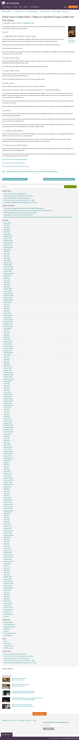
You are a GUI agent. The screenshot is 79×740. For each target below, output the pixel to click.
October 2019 (8, 403)
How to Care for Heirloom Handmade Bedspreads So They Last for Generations (22, 705)
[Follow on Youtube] (52, 671)
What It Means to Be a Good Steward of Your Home (18, 196)
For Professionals (34, 7)
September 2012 (8, 588)
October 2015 (8, 509)
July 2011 (6, 616)
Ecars (5, 208)
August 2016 (7, 487)
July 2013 (6, 566)
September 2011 (8, 614)
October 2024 (8, 271)
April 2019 (7, 416)
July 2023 (6, 304)
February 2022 (8, 342)
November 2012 (8, 583)
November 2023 (8, 295)
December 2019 (8, 399)
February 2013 (8, 577)
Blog (20, 7)
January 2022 (8, 344)
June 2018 (7, 438)
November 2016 (8, 480)
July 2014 (6, 539)
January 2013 (8, 579)
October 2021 (8, 350)
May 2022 (7, 335)
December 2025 (8, 240)
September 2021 (8, 352)
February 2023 (8, 315)
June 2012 (7, 594)
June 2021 (7, 359)
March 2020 (7, 392)
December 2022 (8, 319)
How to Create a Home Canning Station (15, 193)
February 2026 (8, 236)
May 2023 (7, 308)
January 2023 (8, 317)
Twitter (4, 724)
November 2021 (8, 348)
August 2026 (7, 223)
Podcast (25, 7)
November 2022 (8, 322)
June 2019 (7, 412)
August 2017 (7, 460)
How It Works (6, 7)
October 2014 (8, 533)
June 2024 (7, 280)
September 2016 (8, 484)
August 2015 (7, 513)
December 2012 (8, 581)
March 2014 (7, 548)
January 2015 (8, 528)
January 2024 (8, 291)
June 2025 (7, 254)
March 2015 (7, 524)
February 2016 (8, 500)
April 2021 (7, 363)
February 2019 (8, 421)
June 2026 (7, 227)
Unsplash (72, 42)
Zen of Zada (6, 11)
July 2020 (6, 383)
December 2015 (8, 504)
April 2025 (7, 258)
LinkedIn (8, 724)
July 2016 (6, 489)
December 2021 (8, 346)
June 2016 (7, 491)
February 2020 (8, 394)
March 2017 (7, 471)
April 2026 (7, 232)
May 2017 (7, 467)
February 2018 (8, 447)
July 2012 (6, 592)
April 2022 (7, 337)
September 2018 (8, 432)
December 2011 (8, 607)
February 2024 (8, 289)
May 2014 (7, 544)
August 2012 (7, 590)
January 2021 (8, 370)
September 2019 (8, 405)
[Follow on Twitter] (4, 671)
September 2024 (8, 273)
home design (43, 171)
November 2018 (8, 427)
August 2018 (7, 434)
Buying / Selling (8, 622)
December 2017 (8, 451)
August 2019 (7, 407)
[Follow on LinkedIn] (48, 671)
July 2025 (6, 251)
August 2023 (7, 302)
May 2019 (7, 414)
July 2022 (6, 331)
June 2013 (7, 568)
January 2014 (8, 552)
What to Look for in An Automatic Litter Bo (24, 212)
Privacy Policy (74, 738)
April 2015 (7, 522)
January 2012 (8, 605)
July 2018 (6, 436)
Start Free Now (73, 7)
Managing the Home (20, 11)
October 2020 (8, 377)
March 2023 (7, 313)
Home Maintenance (45, 11)
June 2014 (7, 541)
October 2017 (8, 456)
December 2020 (8, 372)
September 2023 (8, 300)
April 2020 (7, 390)
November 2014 (8, 531)
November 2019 (8, 401)
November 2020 (8, 374)
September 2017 (8, 458)
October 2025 (8, 245)
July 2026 (6, 225)
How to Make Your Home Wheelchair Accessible (58, 217)
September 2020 (8, 379)
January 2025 (8, 265)
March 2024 (7, 287)
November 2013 (8, 557)
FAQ (14, 720)
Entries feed (7, 643)
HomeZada (7, 212)
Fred (5, 215)
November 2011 (8, 610)
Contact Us (29, 720)
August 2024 (7, 276)
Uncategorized (8, 635)
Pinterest (6, 724)
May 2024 (7, 282)
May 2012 (7, 596)
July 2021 (6, 357)
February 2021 (8, 368)
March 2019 (7, 418)
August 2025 (7, 249)
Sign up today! (39, 714)
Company (4, 720)
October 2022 (8, 324)
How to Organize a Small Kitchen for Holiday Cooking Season (26, 208)
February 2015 (8, 526)
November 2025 (8, 243)
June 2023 (7, 306)
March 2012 (7, 601)
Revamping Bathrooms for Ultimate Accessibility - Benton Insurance (23, 217)
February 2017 (8, 473)
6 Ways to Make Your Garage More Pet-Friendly (15, 179)
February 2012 (8, 603)
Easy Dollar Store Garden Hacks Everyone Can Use (15, 166)
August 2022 (7, 328)
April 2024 (7, 284)
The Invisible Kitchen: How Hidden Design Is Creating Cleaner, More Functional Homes (23, 691)
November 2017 (8, 454)
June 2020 (7, 385)
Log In (65, 7)
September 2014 (8, 535)
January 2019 (8, 423)
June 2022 (7, 333)
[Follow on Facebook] (2, 671)
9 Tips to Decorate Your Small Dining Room (13, 163)
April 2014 (7, 546)
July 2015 (6, 515)
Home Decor (25, 171)
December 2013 (8, 555)
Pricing (15, 7)
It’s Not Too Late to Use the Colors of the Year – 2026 (19, 200)
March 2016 (7, 497)
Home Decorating (34, 171)
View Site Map (6, 734)
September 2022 (8, 326)
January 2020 (8, 396)
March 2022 (7, 339)
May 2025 (7, 256)
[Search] (70, 186)
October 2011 (8, 612)
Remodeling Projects (32, 11)
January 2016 (8, 502)
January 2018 (8, 449)
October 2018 (8, 429)
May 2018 (7, 440)
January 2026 (8, 238)
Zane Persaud (71, 40)
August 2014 (7, 537)
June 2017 (7, 465)
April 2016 (7, 495)
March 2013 (7, 574)
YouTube (11, 724)
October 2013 (8, 559)
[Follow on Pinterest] (6, 671)
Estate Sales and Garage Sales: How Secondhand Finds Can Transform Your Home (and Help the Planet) (27, 698)
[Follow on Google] (50, 671)
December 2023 (8, 293)
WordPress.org (8, 648)
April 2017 (7, 469)
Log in (5, 641)
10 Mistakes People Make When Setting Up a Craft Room (20, 202)
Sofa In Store (7, 210)
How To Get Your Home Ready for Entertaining (14, 159)
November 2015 (8, 506)
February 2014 (8, 550)
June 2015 (7, 517)
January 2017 (8, 476)
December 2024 (8, 267)
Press (10, 720)
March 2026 (7, 234)
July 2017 (6, 462)
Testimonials (20, 720)
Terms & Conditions (65, 738)
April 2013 (7, 572)
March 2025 (7, 260)
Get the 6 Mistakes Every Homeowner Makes (56, 722)
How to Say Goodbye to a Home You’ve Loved (17, 198)
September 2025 (8, 247)
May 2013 (7, 570)
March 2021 (7, 366)
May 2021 (7, 361)
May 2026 (7, 229)
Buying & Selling (56, 11)
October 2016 (8, 482)
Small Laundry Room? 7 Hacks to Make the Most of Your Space (59, 179)
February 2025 (8, 262)
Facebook (2, 724)
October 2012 (8, 585)
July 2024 (6, 278)
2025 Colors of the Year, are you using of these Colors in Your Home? (32, 210)
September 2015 (8, 511)
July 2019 (6, 410)
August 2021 (7, 355)
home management (52, 171)
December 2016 (8, 478)
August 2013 (7, 563)
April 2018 (7, 443)
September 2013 (8, 561)
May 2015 (7, 520)
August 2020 (7, 381)
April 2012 (7, 599)
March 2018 (7, 445)
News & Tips (65, 11)
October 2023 (8, 298)
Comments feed (8, 646)
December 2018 (8, 425)
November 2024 (8, 269)
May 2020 (7, 388)
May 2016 (7, 493)
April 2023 (7, 311)
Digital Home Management (14, 171)
